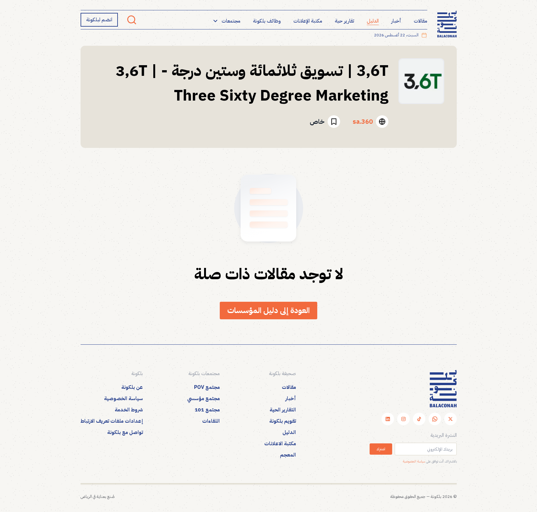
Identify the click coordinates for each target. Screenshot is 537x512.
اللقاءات (211, 421)
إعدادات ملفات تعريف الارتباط (112, 421)
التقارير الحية (283, 410)
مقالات (420, 21)
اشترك (380, 449)
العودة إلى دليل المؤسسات (268, 310)
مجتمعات (231, 21)
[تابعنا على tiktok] (419, 419)
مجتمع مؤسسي (203, 398)
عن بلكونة (132, 387)
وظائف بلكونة (267, 21)
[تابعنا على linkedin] (388, 419)
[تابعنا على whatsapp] (435, 419)
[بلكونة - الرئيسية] (447, 24)
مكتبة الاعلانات (280, 443)
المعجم (288, 455)
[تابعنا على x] (450, 419)
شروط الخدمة (129, 410)
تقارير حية (344, 21)
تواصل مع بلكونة (125, 432)
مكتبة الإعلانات (307, 21)
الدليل (373, 21)
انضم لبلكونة (99, 20)
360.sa (363, 121)
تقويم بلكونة (282, 421)
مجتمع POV (207, 387)
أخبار (396, 21)
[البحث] (131, 19)
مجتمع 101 (207, 410)
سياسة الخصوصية (414, 461)
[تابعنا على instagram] (403, 419)
